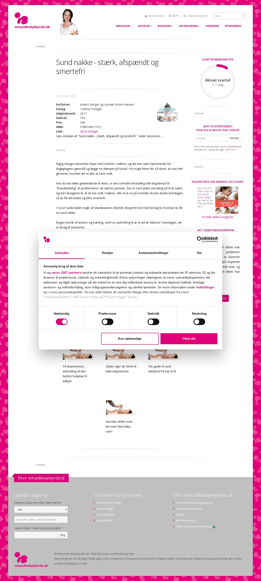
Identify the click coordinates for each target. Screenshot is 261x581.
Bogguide (165, 26)
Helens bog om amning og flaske (217, 182)
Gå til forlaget (89, 131)
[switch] (107, 322)
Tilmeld (234, 138)
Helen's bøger (105, 508)
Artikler (144, 26)
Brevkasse (123, 26)
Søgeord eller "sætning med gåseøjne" (38, 528)
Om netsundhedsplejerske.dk (194, 503)
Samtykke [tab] (62, 253)
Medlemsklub (156, 16)
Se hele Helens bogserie (217, 217)
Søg (62, 535)
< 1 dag (217, 85)
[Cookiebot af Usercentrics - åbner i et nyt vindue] (200, 239)
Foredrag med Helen (109, 503)
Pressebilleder (105, 514)
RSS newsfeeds (185, 520)
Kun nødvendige (130, 338)
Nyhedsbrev (233, 26)
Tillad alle (189, 338)
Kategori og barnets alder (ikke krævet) (37, 502)
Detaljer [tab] (107, 253)
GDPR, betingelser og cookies (194, 526)
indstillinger (205, 287)
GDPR (175, 16)
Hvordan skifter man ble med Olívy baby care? (119, 426)
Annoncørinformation (189, 508)
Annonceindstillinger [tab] (153, 253)
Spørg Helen (104, 520)
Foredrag (212, 26)
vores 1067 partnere (67, 272)
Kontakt (180, 514)
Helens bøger (188, 26)
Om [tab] (199, 253)
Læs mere (231, 149)
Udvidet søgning (197, 16)
